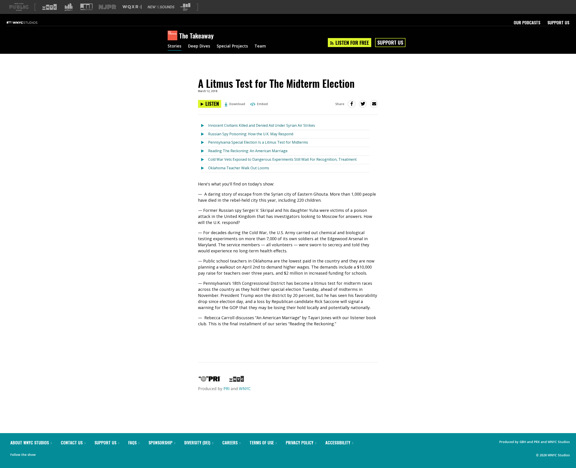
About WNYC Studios (29, 442)
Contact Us (72, 442)
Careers (230, 442)
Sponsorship (160, 442)
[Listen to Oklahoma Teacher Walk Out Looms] (204, 168)
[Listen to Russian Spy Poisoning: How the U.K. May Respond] (204, 134)
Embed (262, 104)
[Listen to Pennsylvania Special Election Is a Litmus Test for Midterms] (204, 142)
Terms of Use (262, 442)
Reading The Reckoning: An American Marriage (248, 150)
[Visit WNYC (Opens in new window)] (49, 7)
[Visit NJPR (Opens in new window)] (107, 7)
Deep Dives (199, 46)
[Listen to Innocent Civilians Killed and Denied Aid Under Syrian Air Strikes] (204, 126)
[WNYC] (236, 380)
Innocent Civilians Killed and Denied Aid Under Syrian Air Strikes (261, 125)
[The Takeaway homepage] (173, 36)
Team (260, 46)
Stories (174, 46)
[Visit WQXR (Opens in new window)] (132, 7)
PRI (226, 388)
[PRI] (209, 380)
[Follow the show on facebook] (42, 453)
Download (237, 104)
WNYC (245, 388)
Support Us (558, 22)
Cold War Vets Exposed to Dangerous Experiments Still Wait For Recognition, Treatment (282, 159)
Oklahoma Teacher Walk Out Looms (238, 167)
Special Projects (232, 46)
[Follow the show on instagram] (59, 453)
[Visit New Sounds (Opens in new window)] (161, 7)
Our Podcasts (527, 22)
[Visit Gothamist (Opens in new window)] (68, 7)
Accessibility (337, 442)
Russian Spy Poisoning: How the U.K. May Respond (250, 133)
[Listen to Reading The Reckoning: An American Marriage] (204, 151)
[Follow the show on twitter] (51, 453)
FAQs (132, 442)
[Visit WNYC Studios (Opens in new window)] (86, 7)
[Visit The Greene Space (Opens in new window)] (185, 7)
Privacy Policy (299, 442)
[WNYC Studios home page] (28, 22)
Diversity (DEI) (197, 442)
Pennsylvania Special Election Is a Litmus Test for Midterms (258, 142)
